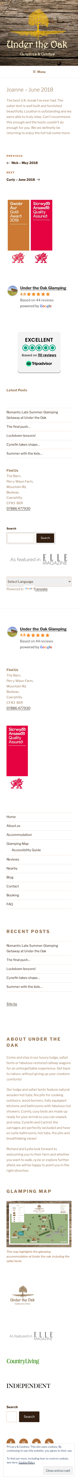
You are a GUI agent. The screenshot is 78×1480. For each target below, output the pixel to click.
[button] (39, 352)
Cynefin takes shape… (23, 445)
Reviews (12, 859)
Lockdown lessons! (21, 436)
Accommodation (19, 835)
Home (11, 817)
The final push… (18, 427)
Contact (12, 886)
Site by (11, 1004)
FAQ (9, 904)
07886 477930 (18, 509)
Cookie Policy (27, 1462)
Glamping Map (17, 844)
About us (13, 826)
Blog (9, 877)
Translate (40, 589)
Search (11, 528)
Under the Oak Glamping (43, 629)
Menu (41, 72)
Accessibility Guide (26, 850)
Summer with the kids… (24, 453)
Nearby (12, 868)
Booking (12, 895)
